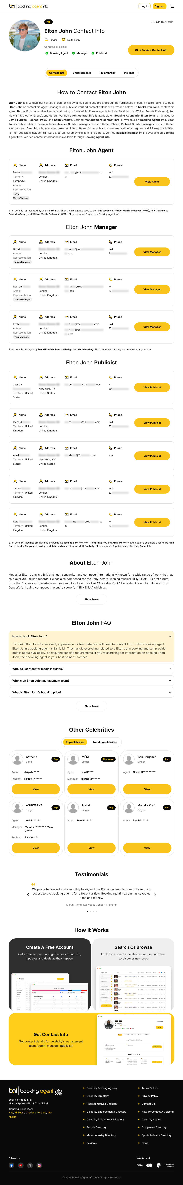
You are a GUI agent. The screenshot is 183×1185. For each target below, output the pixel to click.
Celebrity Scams (151, 1119)
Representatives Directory (102, 1103)
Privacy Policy (150, 1095)
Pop (48, 21)
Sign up (159, 6)
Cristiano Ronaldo (36, 1112)
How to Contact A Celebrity (158, 1111)
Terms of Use (150, 1088)
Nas (11, 1112)
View (36, 789)
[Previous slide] (28, 894)
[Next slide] (155, 894)
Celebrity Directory (98, 1095)
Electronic (108, 759)
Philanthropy (107, 72)
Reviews (92, 1142)
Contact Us (148, 1103)
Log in (144, 6)
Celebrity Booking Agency (102, 1088)
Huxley (41, 546)
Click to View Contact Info (151, 50)
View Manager (152, 251)
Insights (129, 72)
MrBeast (19, 1112)
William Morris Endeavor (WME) (131, 210)
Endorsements (82, 72)
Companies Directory (154, 1127)
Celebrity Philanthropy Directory (105, 1119)
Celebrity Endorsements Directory (106, 1111)
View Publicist (152, 387)
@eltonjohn (73, 39)
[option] (91, 895)
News (145, 1142)
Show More (91, 599)
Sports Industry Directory (157, 1135)
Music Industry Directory (101, 1135)
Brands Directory (97, 1127)
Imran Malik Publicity (83, 546)
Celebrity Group (17, 214)
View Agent (152, 181)
